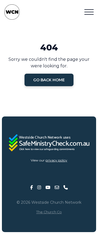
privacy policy (56, 160)
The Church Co (49, 212)
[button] (89, 12)
